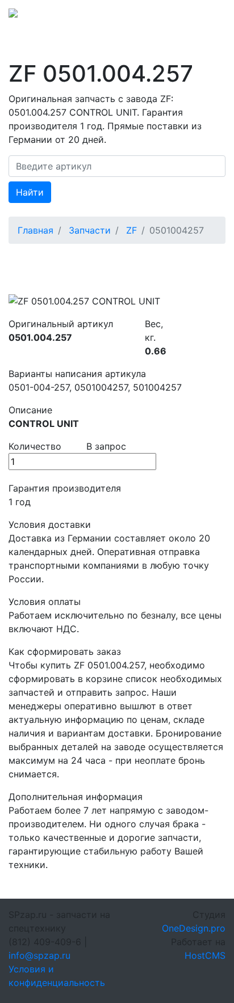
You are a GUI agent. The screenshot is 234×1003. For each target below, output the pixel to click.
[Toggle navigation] (209, 16)
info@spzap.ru (39, 955)
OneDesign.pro (193, 928)
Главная (35, 230)
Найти (30, 192)
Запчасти (90, 230)
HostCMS (205, 955)
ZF (131, 230)
